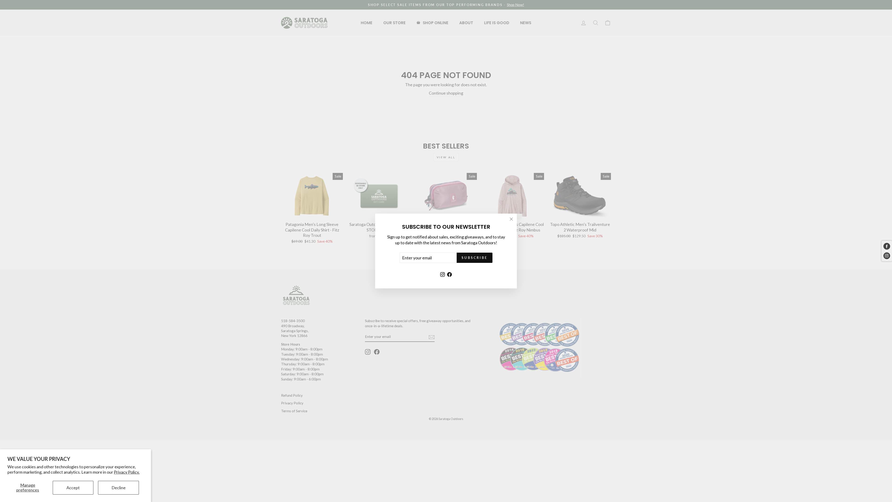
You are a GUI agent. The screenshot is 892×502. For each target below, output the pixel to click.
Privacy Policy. (127, 472)
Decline (119, 487)
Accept (73, 487)
